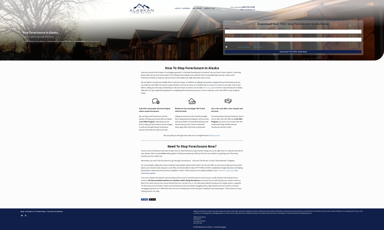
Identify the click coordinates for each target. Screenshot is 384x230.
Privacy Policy (258, 47)
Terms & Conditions (243, 47)
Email (227, 36)
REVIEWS (197, 8)
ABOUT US (209, 8)
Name (227, 28)
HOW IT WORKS (182, 8)
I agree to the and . (245, 47)
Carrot (224, 227)
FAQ (242, 9)
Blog (22, 211)
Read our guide (209, 87)
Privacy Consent (231, 44)
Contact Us (250, 9)
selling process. (214, 135)
